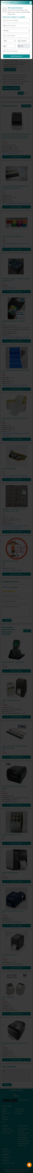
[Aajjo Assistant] (29, 1165)
